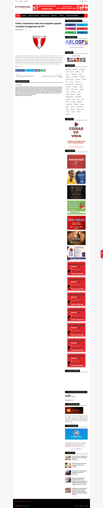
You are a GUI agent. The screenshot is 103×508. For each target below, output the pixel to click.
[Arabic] (68, 59)
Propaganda (79, 101)
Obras (73, 99)
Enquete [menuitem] (24, 15)
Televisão (73, 109)
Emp (67, 81)
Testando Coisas (80, 109)
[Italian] (81, 61)
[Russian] (81, 59)
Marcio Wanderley (19, 29)
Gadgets (81, 89)
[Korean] (71, 59)
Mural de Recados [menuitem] (34, 15)
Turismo (78, 111)
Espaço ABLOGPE (69, 84)
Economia (78, 79)
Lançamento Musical (70, 94)
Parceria (21, 1)
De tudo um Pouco (70, 79)
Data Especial (82, 76)
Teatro (67, 109)
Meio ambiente (78, 96)
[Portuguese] (84, 59)
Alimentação (82, 69)
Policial (82, 99)
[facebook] (80, 1)
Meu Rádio (68, 99)
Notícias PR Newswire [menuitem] (72, 15)
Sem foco (73, 106)
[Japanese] (74, 59)
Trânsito (73, 111)
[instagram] (85, 1)
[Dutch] (84, 61)
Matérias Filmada (69, 96)
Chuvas (67, 74)
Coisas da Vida (28, 501)
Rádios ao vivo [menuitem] (45, 15)
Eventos (67, 89)
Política (67, 101)
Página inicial (18, 20)
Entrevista (77, 81)
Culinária (68, 76)
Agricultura (75, 69)
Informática (73, 91)
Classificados (74, 74)
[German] (74, 61)
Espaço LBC (68, 86)
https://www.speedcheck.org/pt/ (77, 446)
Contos (80, 74)
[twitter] (82, 1)
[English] (68, 61)
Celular (82, 71)
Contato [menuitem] (61, 15)
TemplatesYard (26, 505)
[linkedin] (82, 32)
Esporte (23, 20)
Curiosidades (74, 76)
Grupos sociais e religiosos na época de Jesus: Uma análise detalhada (79, 458)
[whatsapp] (87, 1)
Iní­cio (16, 1)
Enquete (71, 81)
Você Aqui (68, 114)
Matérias (78, 94)
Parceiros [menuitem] (54, 15)
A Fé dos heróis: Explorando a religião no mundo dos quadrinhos (79, 472)
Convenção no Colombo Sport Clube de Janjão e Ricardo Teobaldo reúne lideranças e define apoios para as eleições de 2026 (79, 491)
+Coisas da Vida (22, 63)
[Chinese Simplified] (78, 59)
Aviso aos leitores (69, 71)
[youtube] (82, 28)
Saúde (67, 106)
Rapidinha (76, 104)
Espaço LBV (75, 86)
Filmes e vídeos (74, 89)
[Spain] (78, 61)
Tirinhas (67, 111)
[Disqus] (39, 149)
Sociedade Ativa (80, 106)
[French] (71, 61)
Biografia (77, 71)
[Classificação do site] (74, 413)
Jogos (79, 91)
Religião (82, 104)
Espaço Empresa (78, 84)
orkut (78, 99)
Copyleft (17, 501)
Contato (25, 1)
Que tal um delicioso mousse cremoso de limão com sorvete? (79, 465)
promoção (73, 101)
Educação (84, 79)
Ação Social (68, 69)
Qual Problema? (69, 104)
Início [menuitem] (18, 15)
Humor (67, 91)
